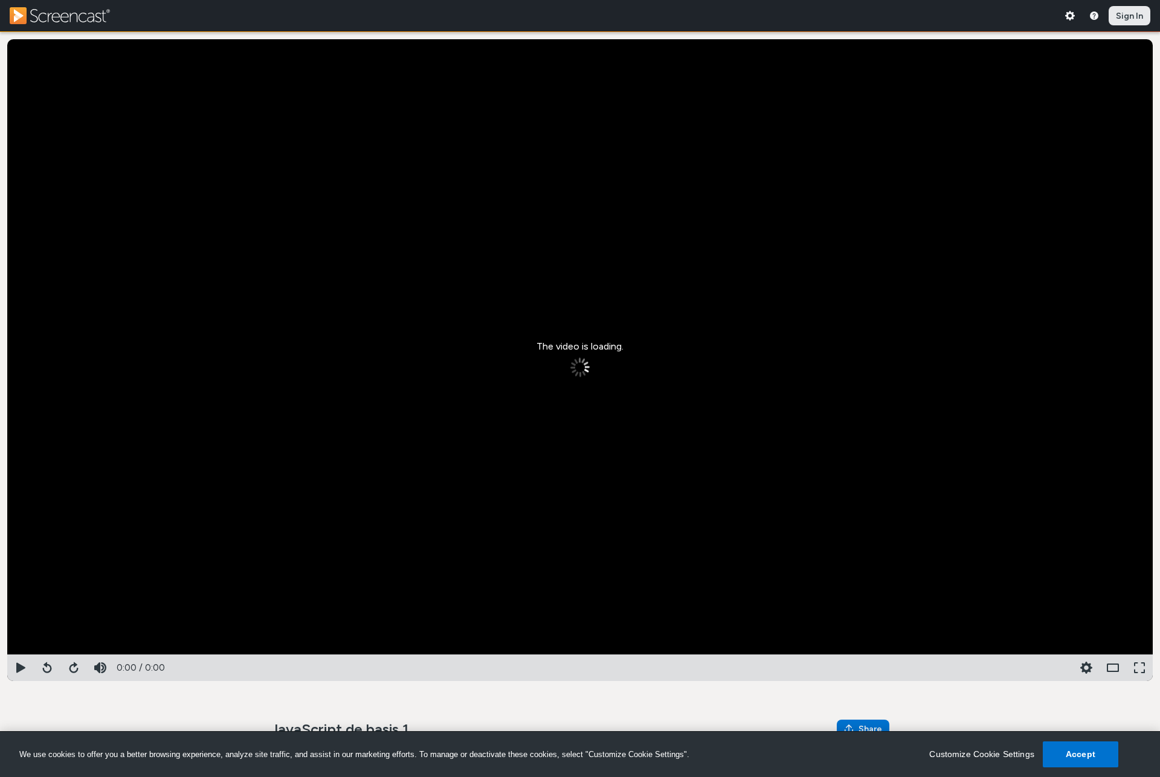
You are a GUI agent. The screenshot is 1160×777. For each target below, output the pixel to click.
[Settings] (1070, 15)
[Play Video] (20, 667)
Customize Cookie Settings (981, 754)
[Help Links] (1094, 15)
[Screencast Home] (68, 15)
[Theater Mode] (1113, 667)
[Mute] (100, 667)
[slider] (580, 652)
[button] (1086, 667)
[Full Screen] (1139, 667)
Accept (1080, 754)
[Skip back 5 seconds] (47, 667)
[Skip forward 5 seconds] (73, 667)
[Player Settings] (1059, 667)
